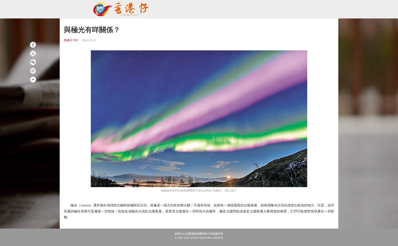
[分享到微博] (33, 71)
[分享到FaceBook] (33, 45)
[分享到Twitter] (33, 53)
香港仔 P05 (71, 40)
